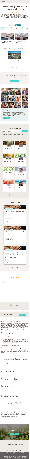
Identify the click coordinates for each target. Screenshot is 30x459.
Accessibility (9, 450)
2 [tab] (10, 299)
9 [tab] (18, 299)
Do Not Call (15, 450)
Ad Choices (20, 450)
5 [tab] (14, 299)
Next (26, 281)
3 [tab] (11, 299)
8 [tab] (17, 299)
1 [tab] (9, 299)
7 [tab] (16, 299)
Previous (3, 283)
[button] (27, 1)
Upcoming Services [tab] (20, 138)
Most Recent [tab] (8, 138)
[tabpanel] (15, 284)
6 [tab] (15, 299)
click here (21, 392)
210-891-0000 (11, 64)
